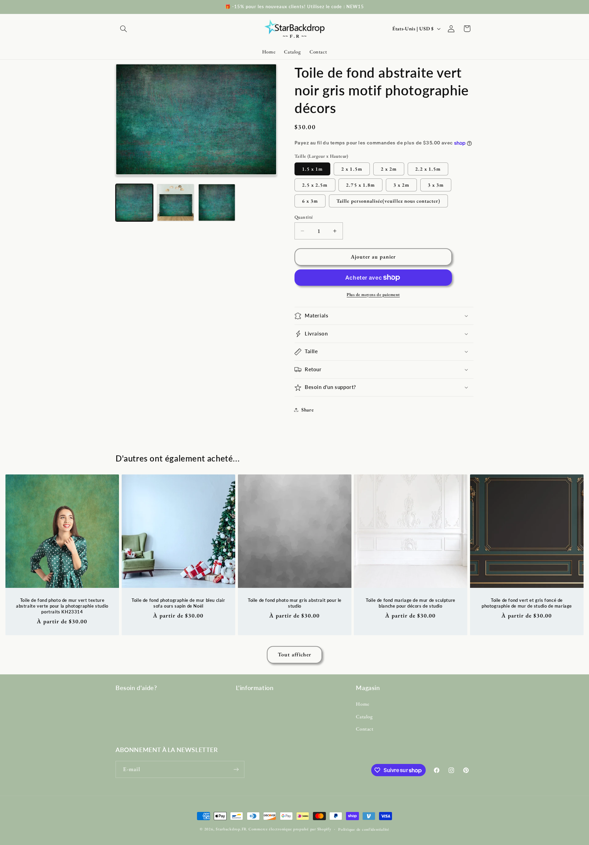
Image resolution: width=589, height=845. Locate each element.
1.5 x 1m (312, 169)
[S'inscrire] (236, 769)
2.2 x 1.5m (428, 169)
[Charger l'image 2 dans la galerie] (175, 202)
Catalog (364, 716)
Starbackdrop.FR (231, 828)
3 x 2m (401, 185)
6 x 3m (310, 201)
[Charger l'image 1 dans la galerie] (134, 202)
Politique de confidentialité (363, 829)
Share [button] (307, 409)
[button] (123, 28)
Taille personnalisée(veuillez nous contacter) (388, 201)
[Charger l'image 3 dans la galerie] (217, 202)
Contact (364, 728)
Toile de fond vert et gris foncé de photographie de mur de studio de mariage (527, 603)
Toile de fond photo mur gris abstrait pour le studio (294, 603)
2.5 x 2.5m (315, 185)
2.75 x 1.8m (360, 185)
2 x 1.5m (351, 169)
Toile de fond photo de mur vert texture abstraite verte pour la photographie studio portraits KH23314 (62, 605)
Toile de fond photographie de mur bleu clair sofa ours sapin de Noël (178, 603)
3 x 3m (436, 185)
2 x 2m (389, 169)
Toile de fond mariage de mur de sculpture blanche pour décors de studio (411, 603)
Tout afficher (295, 654)
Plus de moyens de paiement (373, 294)
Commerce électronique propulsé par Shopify (289, 828)
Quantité (303, 217)
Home (362, 704)
